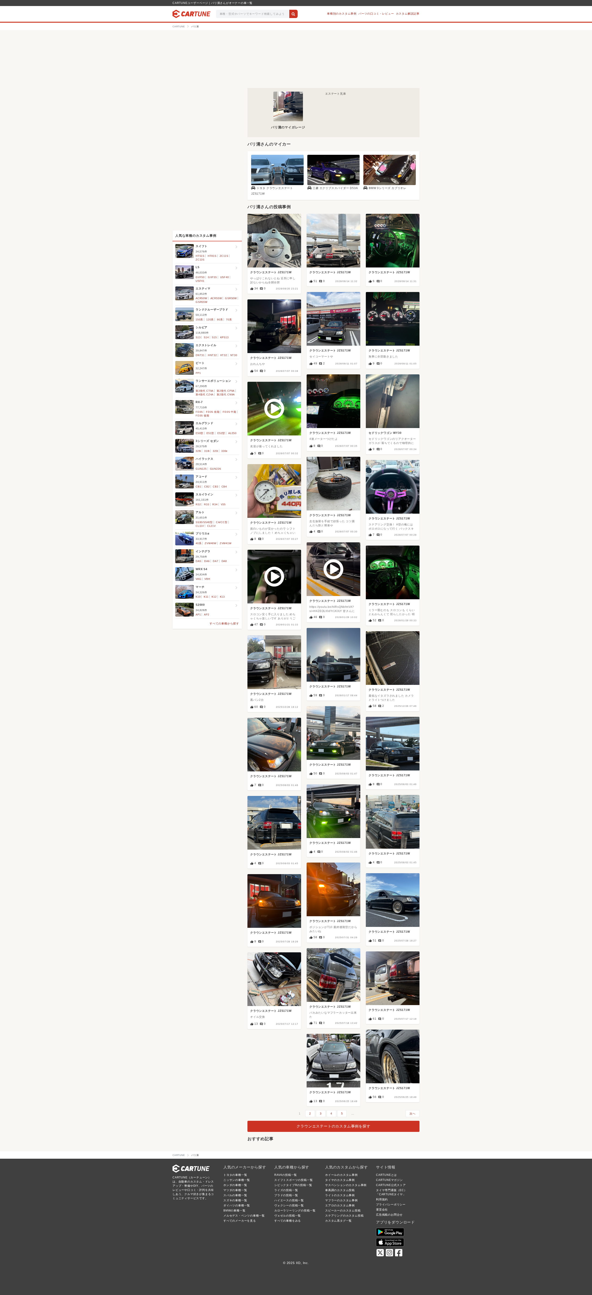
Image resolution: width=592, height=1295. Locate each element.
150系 (199, 319)
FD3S (199, 411)
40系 (198, 543)
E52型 (221, 433)
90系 (220, 319)
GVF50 (200, 277)
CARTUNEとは (386, 1175)
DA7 (215, 561)
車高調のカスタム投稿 (340, 1190)
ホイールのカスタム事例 (341, 1175)
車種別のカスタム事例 (342, 13)
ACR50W (201, 298)
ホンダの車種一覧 (235, 1185)
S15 (214, 337)
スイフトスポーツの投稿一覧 (293, 1180)
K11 (206, 596)
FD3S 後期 (202, 415)
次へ (413, 1113)
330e (224, 451)
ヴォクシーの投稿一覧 (289, 1205)
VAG (198, 579)
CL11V (200, 526)
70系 (229, 319)
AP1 (198, 614)
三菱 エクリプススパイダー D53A (335, 188)
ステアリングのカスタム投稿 (344, 1215)
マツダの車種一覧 (235, 1190)
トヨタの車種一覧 (235, 1175)
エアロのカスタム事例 (340, 1205)
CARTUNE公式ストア (391, 1185)
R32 (198, 504)
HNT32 (212, 355)
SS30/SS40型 (204, 522)
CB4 (224, 486)
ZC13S (200, 259)
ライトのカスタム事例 (340, 1195)
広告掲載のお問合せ (389, 1214)
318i (207, 451)
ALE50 (232, 433)
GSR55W (201, 302)
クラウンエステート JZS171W (271, 272)
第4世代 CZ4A (204, 394)
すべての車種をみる (287, 1220)
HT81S (212, 256)
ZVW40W (210, 543)
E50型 (199, 433)
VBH (207, 579)
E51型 (210, 433)
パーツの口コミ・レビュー (376, 13)
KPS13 (224, 337)
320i (215, 451)
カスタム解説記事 (407, 13)
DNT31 (200, 355)
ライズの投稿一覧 (286, 1190)
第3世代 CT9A (204, 390)
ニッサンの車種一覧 (236, 1180)
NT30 (233, 355)
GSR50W (231, 298)
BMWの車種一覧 (234, 1210)
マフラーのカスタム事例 (341, 1200)
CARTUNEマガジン (389, 1180)
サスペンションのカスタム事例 (346, 1185)
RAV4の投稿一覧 (285, 1175)
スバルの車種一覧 (235, 1195)
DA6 (207, 561)
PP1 (198, 373)
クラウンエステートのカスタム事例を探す (333, 1126)
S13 (198, 337)
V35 (223, 504)
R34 (214, 504)
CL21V (211, 526)
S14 (206, 337)
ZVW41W (225, 543)
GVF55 (212, 277)
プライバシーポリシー (391, 1204)
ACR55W (216, 298)
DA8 (224, 561)
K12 (214, 596)
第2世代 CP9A (225, 390)
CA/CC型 (222, 522)
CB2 (207, 486)
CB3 (215, 486)
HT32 (223, 355)
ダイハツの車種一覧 (236, 1205)
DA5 (198, 561)
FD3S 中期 (229, 411)
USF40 (224, 277)
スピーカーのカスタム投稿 (343, 1210)
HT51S (200, 256)
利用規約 (382, 1199)
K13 (222, 596)
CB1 (198, 486)
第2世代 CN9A (226, 394)
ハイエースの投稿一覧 (289, 1200)
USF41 (200, 280)
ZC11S (224, 256)
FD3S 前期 (213, 411)
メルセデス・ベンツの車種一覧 (244, 1215)
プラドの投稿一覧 (286, 1195)
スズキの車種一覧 (235, 1200)
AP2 (206, 614)
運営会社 (382, 1209)
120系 (210, 319)
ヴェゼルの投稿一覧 (287, 1215)
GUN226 (215, 468)
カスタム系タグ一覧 (338, 1220)
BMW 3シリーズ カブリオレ (387, 188)
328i (198, 451)
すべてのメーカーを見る (239, 1220)
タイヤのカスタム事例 (340, 1180)
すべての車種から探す (224, 623)
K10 (198, 596)
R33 (206, 504)
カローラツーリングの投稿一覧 (295, 1210)
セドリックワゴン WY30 (385, 433)
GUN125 (201, 468)
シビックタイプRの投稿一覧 (293, 1185)
